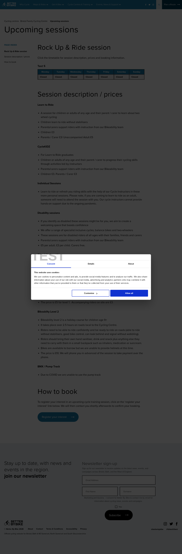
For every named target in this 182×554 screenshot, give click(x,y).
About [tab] (131, 264)
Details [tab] (91, 264)
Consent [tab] (51, 264)
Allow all (129, 293)
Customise (89, 293)
